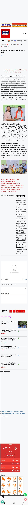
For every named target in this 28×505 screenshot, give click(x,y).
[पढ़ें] (4, 502)
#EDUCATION (5, 185)
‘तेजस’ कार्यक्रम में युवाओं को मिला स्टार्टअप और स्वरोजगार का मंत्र (8, 347)
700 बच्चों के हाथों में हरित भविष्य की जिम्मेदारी (8, 322)
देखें (14, 503)
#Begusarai (4, 179)
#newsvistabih (14, 185)
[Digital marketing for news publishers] (12, 413)
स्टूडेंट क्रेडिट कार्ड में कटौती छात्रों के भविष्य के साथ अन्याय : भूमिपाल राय (8, 340)
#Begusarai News (14, 179)
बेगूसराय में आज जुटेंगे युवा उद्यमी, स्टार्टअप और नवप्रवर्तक (8, 355)
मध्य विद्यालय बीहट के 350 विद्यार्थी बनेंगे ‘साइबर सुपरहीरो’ (8, 330)
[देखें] (14, 502)
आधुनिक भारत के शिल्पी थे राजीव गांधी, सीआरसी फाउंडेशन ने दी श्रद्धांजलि (8, 364)
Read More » (3, 325)
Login (25, 279)
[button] (26, 33)
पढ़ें (4, 503)
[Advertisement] (14, 11)
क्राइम (25, 41)
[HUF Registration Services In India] (11, 411)
